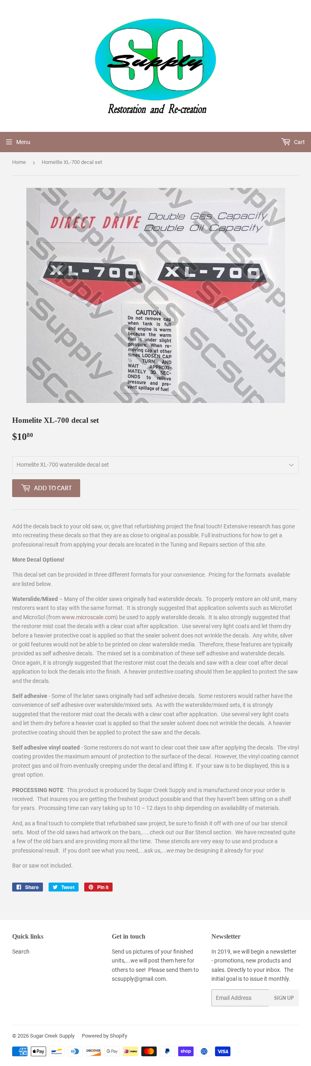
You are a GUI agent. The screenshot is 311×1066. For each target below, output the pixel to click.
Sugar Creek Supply (52, 1036)
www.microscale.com (89, 617)
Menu (23, 142)
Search (21, 951)
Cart (299, 142)
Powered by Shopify (104, 1036)
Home (19, 162)
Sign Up (284, 998)
